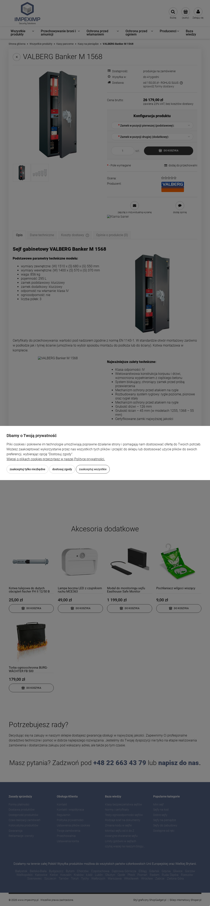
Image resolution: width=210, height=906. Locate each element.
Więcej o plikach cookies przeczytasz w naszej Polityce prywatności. (56, 459)
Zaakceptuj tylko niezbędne (27, 469)
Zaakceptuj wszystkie (93, 469)
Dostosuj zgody (62, 469)
